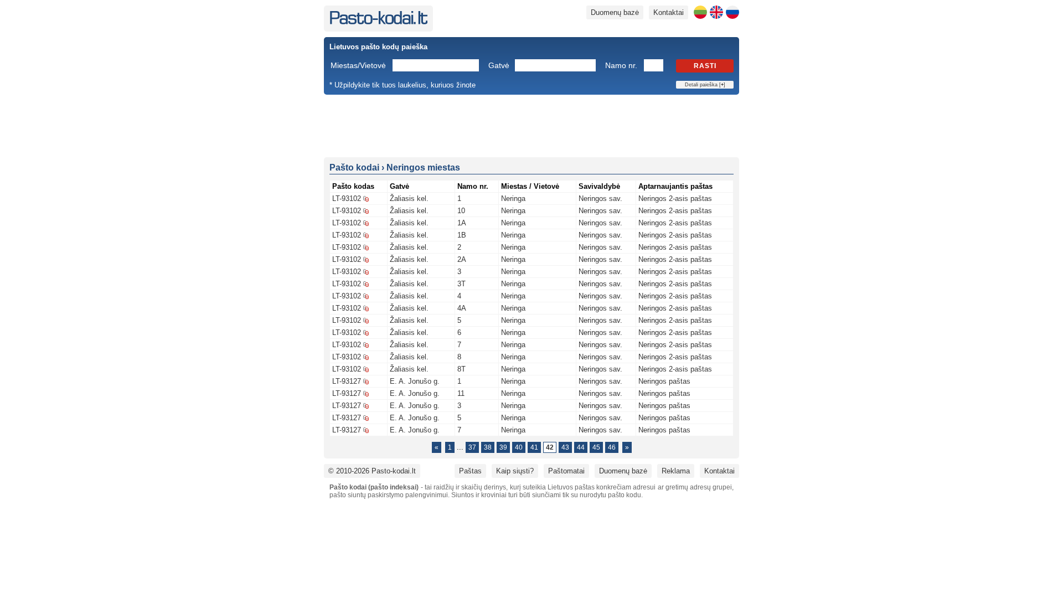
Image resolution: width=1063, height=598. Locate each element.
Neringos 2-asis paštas (675, 198)
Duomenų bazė (615, 12)
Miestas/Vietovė (358, 65)
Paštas (470, 471)
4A (461, 308)
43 (565, 447)
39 (503, 447)
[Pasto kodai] (378, 22)
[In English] (716, 12)
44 (581, 447)
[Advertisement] (531, 125)
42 (550, 447)
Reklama (676, 471)
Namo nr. (621, 65)
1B (461, 235)
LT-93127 (346, 381)
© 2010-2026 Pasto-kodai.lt (372, 471)
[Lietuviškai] (700, 12)
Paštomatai (566, 471)
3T (461, 284)
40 (519, 447)
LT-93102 (346, 198)
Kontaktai (668, 12)
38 (488, 447)
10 (461, 211)
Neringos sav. (600, 198)
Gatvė (498, 65)
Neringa (513, 198)
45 (596, 447)
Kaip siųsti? (515, 471)
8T (461, 369)
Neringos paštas (664, 381)
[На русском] (732, 12)
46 (612, 447)
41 (534, 447)
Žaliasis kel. (409, 198)
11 (461, 393)
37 (472, 447)
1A (461, 223)
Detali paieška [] (705, 84)
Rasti (705, 66)
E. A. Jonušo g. (415, 381)
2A (461, 259)
